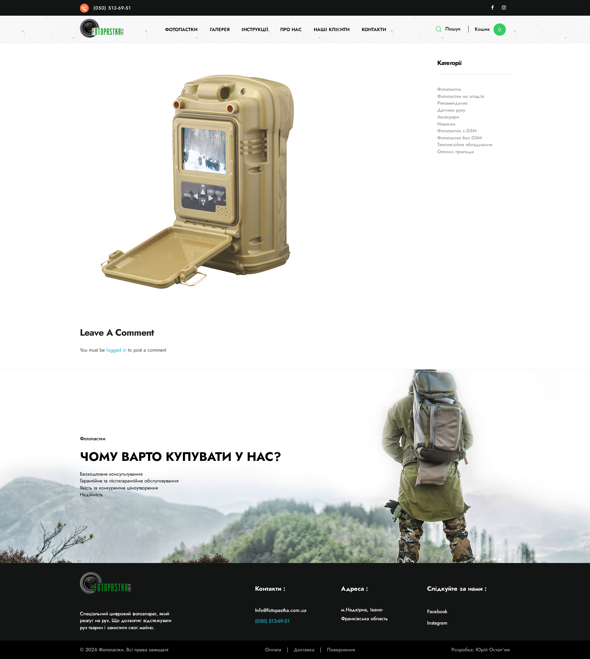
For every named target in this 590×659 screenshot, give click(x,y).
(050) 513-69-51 (112, 8)
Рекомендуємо (452, 103)
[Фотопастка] (102, 28)
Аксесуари (448, 117)
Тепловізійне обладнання (464, 144)
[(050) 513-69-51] (84, 8)
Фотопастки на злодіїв (460, 96)
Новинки (446, 124)
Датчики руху (451, 110)
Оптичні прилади (455, 151)
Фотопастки (449, 89)
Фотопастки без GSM (459, 137)
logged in (117, 349)
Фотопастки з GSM (457, 130)
